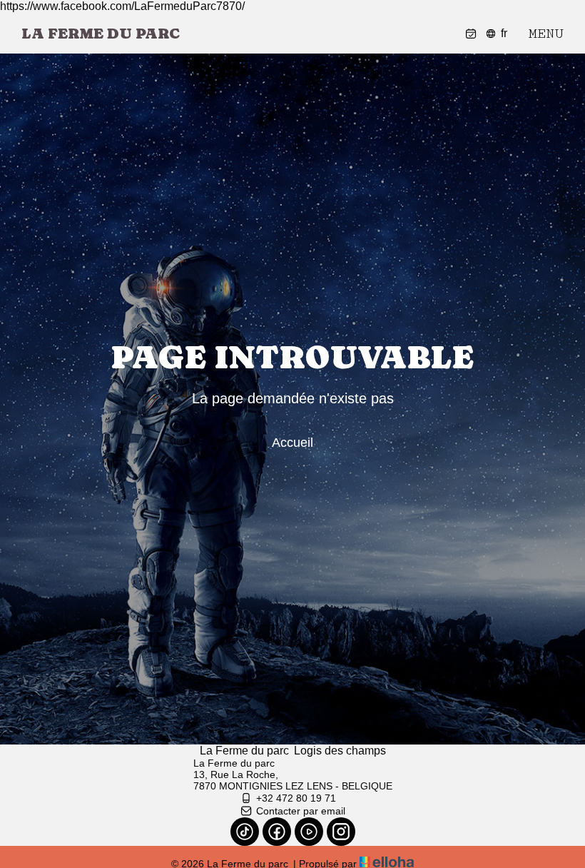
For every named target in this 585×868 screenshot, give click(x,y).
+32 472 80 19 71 (296, 798)
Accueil (292, 442)
